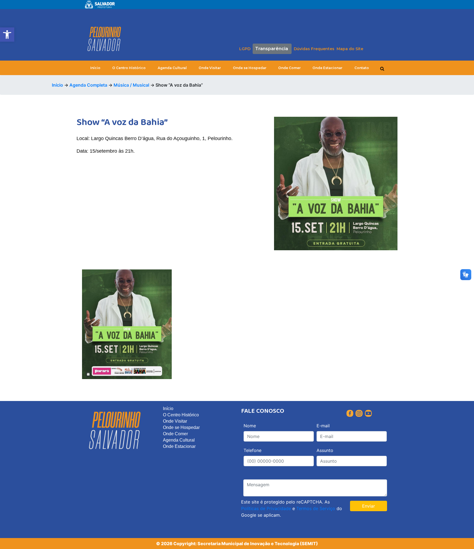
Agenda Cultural (172, 68)
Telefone (252, 450)
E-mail (323, 425)
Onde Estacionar (327, 68)
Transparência (271, 48)
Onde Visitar (210, 68)
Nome (250, 425)
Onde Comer (289, 68)
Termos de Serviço (315, 508)
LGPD (244, 48)
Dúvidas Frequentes (314, 48)
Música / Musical (131, 85)
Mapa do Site (350, 48)
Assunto (325, 450)
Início (95, 68)
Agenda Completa (88, 85)
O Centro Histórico (129, 68)
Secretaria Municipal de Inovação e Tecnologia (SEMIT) (258, 543)
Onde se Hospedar (249, 68)
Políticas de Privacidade (266, 508)
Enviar (368, 506)
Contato (361, 68)
